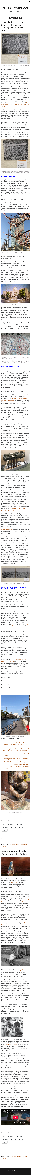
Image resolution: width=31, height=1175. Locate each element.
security (26, 844)
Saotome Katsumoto (6, 529)
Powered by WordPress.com (15, 1170)
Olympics (21, 844)
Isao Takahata (19, 902)
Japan (17, 844)
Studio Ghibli (13, 882)
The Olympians (15, 8)
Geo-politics (12, 844)
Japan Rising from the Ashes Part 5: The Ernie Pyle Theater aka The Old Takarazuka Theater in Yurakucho (16, 766)
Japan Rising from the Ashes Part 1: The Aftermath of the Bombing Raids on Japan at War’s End (15, 744)
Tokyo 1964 (4, 846)
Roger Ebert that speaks (11, 1044)
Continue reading (6, 815)
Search (28, 1)
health (17, 1156)
